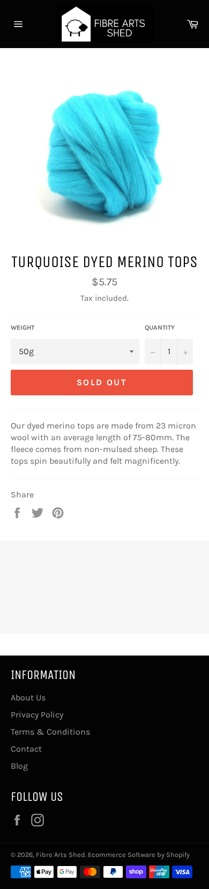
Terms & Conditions (50, 732)
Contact (26, 749)
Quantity (160, 327)
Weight (22, 327)
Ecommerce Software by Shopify (139, 855)
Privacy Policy (37, 714)
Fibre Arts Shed (60, 855)
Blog (19, 766)
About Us (28, 697)
